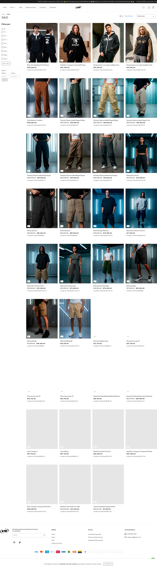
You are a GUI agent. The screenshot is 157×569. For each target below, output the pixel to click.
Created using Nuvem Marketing (78, 52)
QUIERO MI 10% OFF (78, 46)
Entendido (108, 564)
